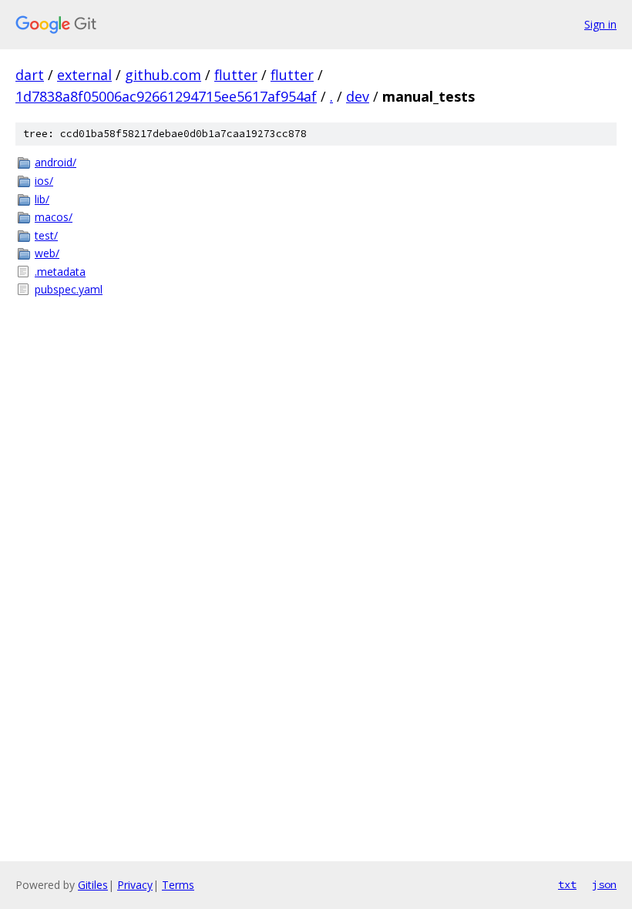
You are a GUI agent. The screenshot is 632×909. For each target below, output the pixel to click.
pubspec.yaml (69, 289)
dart (29, 74)
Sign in (600, 24)
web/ (47, 253)
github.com (163, 74)
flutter (235, 74)
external (84, 74)
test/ (46, 235)
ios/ (44, 180)
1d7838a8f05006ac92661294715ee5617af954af (166, 96)
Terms (178, 884)
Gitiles (93, 884)
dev (357, 96)
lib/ (42, 199)
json (604, 884)
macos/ (53, 217)
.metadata (60, 271)
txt (567, 884)
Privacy (135, 884)
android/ (55, 162)
